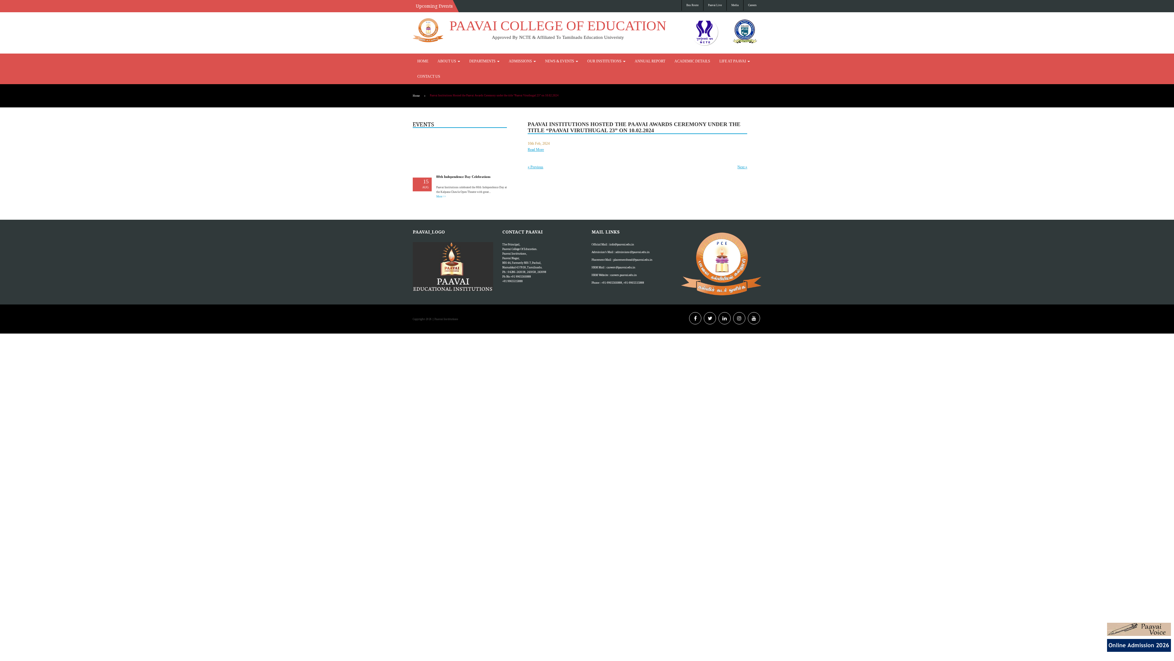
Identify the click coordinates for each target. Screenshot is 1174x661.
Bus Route (692, 5)
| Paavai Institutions (445, 304)
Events (423, 109)
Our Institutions (575, 61)
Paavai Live (715, 5)
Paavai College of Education (557, 25)
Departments (472, 61)
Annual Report (613, 61)
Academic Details (648, 61)
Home (421, 61)
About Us (442, 61)
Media (735, 5)
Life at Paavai (682, 61)
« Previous (535, 152)
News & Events (537, 61)
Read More (536, 134)
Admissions (505, 61)
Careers (752, 5)
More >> (441, 177)
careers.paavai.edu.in (623, 260)
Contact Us (714, 61)
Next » (742, 152)
